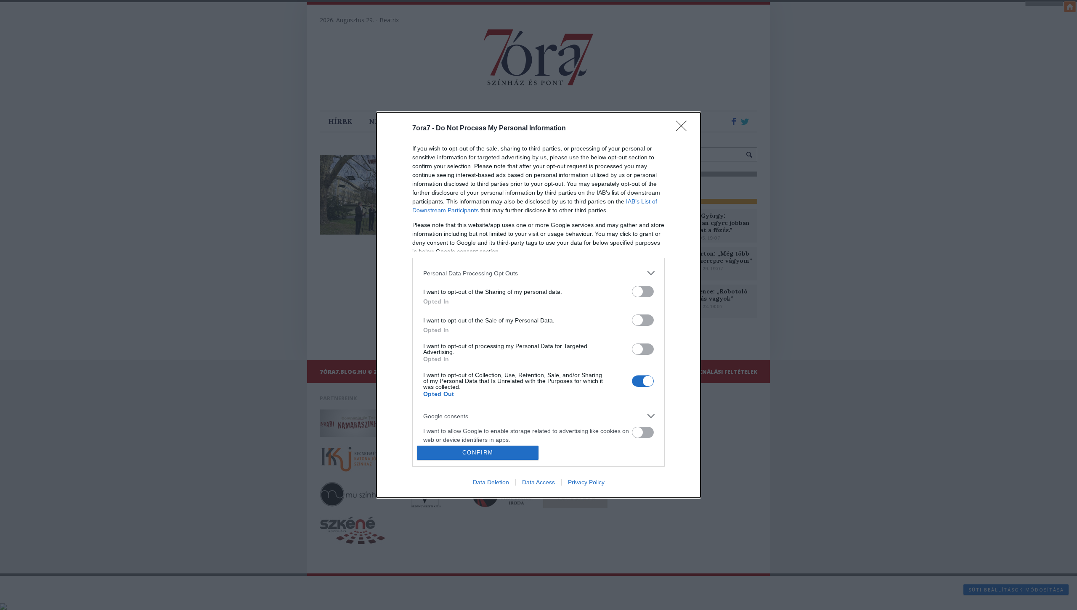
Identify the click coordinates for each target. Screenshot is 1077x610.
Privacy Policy (586, 482)
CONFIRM (477, 452)
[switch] (643, 291)
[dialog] (538, 304)
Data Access (538, 482)
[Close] (684, 129)
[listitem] (538, 273)
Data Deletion (491, 482)
